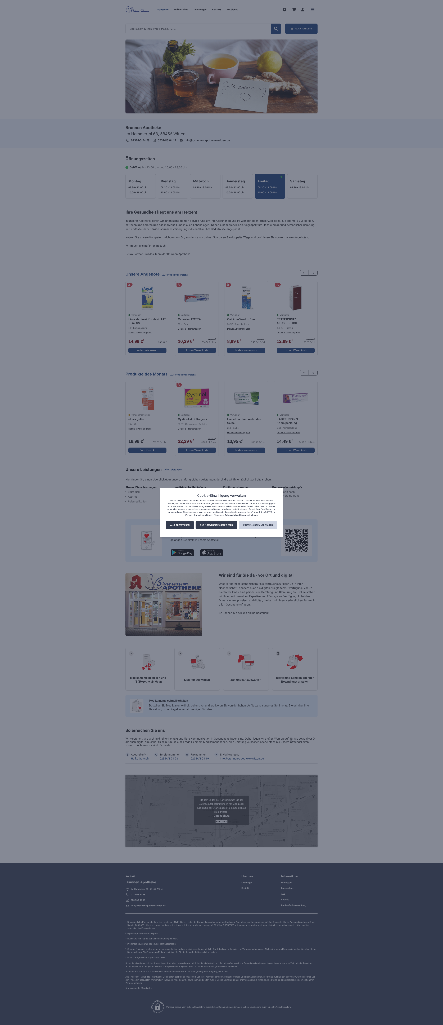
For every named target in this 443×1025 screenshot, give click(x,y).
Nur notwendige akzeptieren (216, 525)
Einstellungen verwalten (258, 525)
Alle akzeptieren (180, 525)
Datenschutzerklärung (235, 515)
